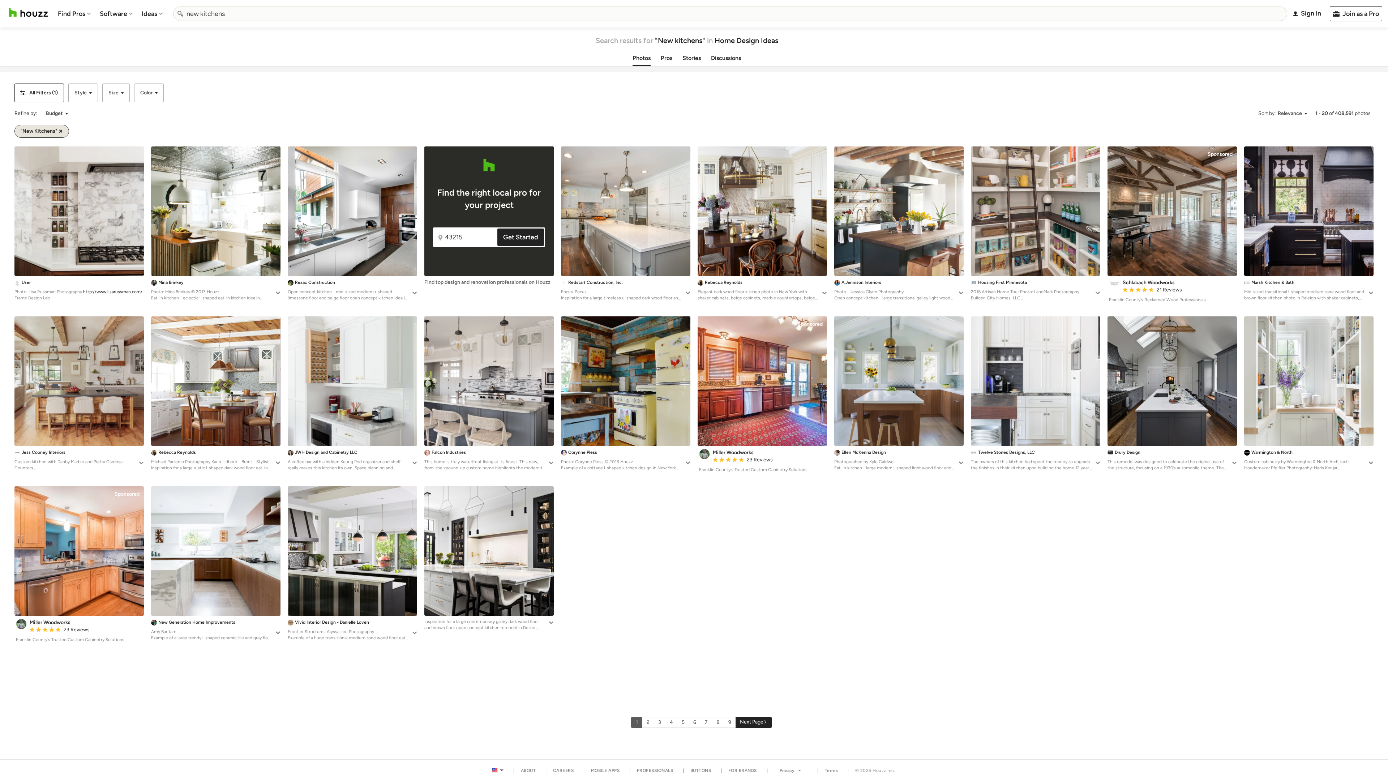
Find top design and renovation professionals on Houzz (487, 282)
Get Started (520, 237)
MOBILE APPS (605, 770)
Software (113, 14)
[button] (39, 93)
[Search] (180, 14)
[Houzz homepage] (28, 12)
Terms (831, 770)
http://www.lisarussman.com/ (112, 291)
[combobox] (730, 14)
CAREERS (563, 770)
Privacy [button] (787, 770)
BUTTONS (700, 770)
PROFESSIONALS (655, 770)
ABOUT (528, 770)
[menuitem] (74, 14)
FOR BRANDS (742, 770)
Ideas (149, 14)
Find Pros (71, 14)
